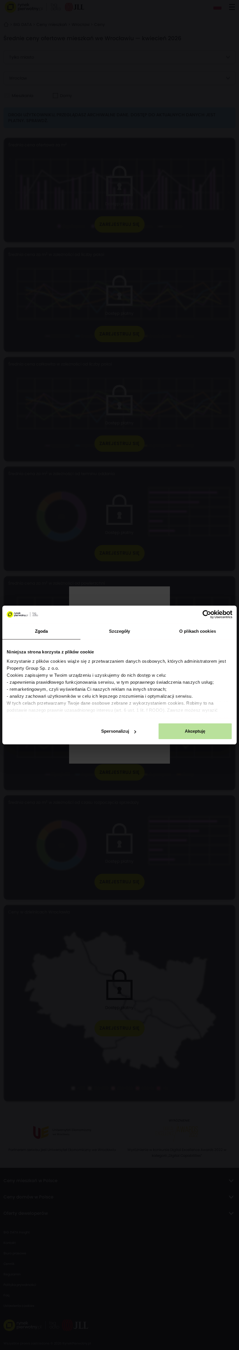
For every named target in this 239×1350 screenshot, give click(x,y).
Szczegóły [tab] (119, 631)
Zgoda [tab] (41, 631)
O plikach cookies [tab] (197, 631)
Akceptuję (195, 731)
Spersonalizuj (115, 731)
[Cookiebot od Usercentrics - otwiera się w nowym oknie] (206, 614)
